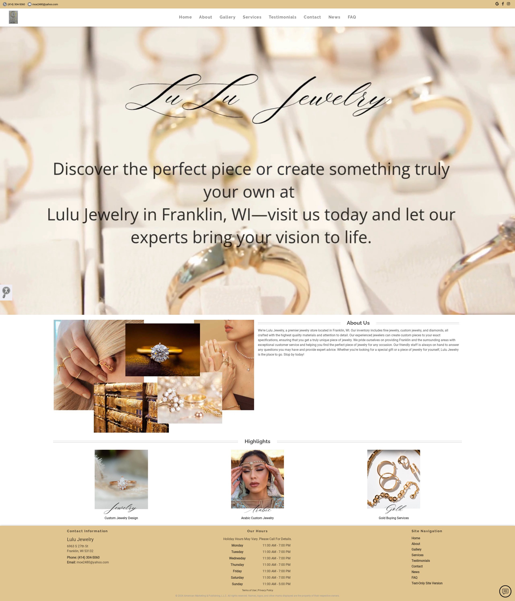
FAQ (352, 17)
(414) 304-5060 (16, 4)
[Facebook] (503, 3)
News (335, 17)
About (205, 17)
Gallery (228, 17)
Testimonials (283, 17)
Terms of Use (249, 590)
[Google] (497, 3)
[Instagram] (508, 3)
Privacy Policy (265, 590)
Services (252, 17)
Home (185, 17)
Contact (312, 17)
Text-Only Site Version (427, 583)
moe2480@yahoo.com (45, 4)
